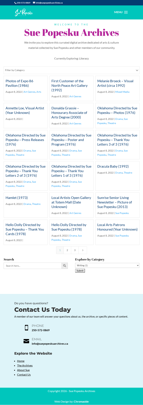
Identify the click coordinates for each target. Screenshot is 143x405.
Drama (119, 118)
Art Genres (29, 91)
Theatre (112, 123)
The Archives (25, 365)
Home (20, 360)
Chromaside (81, 401)
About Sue (23, 370)
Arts (38, 91)
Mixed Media (122, 91)
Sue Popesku (122, 213)
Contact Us (24, 374)
